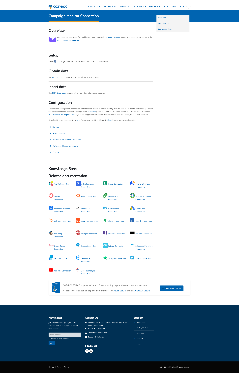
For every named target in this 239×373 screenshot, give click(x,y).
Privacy (66, 367)
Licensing (140, 333)
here (78, 120)
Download (124, 6)
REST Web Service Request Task (62, 114)
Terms (59, 367)
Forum (139, 344)
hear (134, 114)
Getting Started (142, 328)
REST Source (57, 77)
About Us (177, 6)
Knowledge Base (165, 29)
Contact (51, 367)
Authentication (58, 133)
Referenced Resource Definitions (66, 139)
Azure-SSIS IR (120, 290)
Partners (108, 6)
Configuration (163, 23)
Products (93, 6)
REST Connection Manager (68, 40)
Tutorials (140, 338)
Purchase (138, 6)
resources (92, 111)
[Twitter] (87, 351)
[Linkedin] (91, 351)
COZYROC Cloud (142, 290)
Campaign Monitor (112, 37)
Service (55, 127)
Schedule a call (102, 333)
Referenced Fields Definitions (65, 146)
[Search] (188, 6)
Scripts (55, 152)
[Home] (58, 5)
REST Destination (59, 93)
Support (154, 6)
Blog (166, 6)
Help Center (99, 337)
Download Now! (172, 288)
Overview (162, 18)
